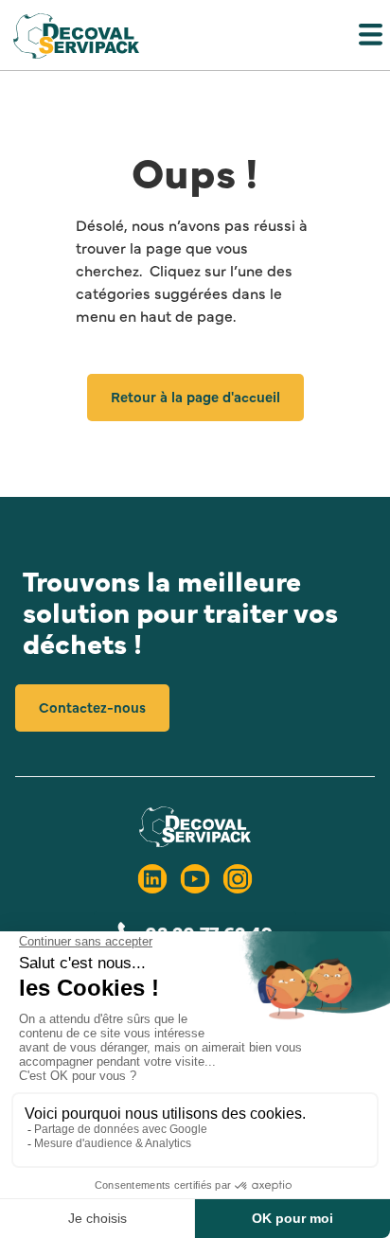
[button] (195, 39)
